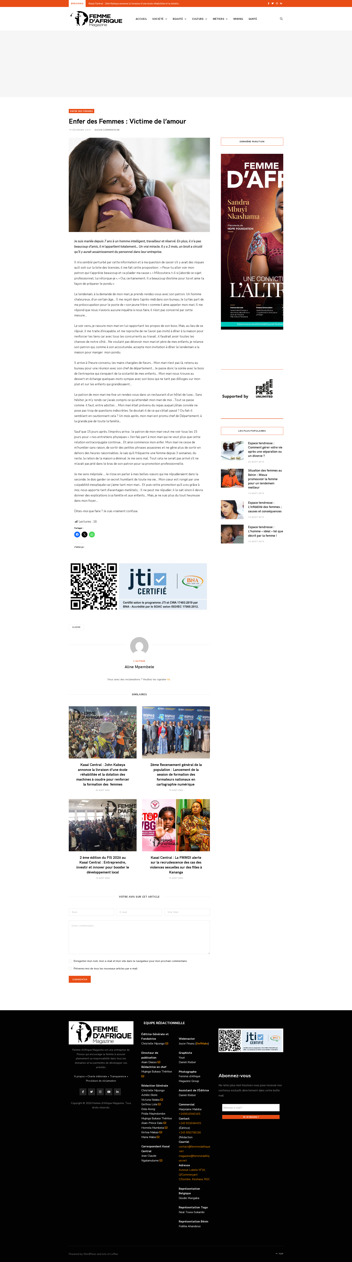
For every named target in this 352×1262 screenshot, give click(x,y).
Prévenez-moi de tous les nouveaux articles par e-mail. (106, 968)
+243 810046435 (190, 1123)
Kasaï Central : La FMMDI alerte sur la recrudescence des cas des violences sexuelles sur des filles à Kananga (176, 864)
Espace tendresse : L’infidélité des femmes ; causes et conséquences (265, 506)
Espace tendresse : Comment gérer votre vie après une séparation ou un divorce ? (265, 449)
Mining (238, 19)
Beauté (178, 19)
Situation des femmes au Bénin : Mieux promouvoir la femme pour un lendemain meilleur (265, 478)
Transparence (118, 1076)
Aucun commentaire (107, 129)
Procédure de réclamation (101, 1081)
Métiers (218, 19)
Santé (253, 19)
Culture (198, 19)
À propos (79, 1076)
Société (158, 19)
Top (280, 1253)
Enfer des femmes (81, 111)
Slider (76, 627)
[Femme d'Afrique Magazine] (96, 19)
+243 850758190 (190, 1132)
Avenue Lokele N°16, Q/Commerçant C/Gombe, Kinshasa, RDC (194, 1174)
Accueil (141, 19)
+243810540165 (189, 1114)
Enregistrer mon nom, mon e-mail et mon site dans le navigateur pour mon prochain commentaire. (130, 961)
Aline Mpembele (139, 666)
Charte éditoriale (97, 1076)
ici (168, 679)
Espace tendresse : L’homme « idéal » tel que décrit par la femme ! (265, 531)
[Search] (281, 19)
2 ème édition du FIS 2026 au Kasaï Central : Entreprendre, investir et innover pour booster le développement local (102, 864)
